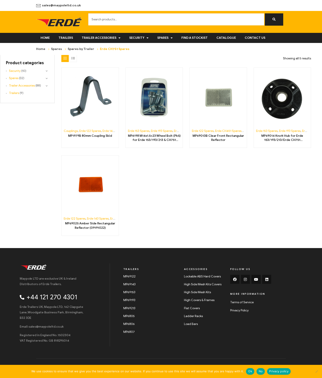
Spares (162, 38)
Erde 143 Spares (113, 131)
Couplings (71, 131)
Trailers (65, 38)
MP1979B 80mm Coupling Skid (90, 136)
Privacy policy (278, 371)
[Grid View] (65, 58)
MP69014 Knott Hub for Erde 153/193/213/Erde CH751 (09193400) (282, 138)
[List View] (73, 58)
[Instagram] (245, 279)
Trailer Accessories (99, 38)
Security (136, 38)
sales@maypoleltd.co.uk (61, 5)
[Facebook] (234, 279)
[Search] (274, 19)
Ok (250, 371)
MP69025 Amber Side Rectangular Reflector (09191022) (90, 226)
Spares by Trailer (81, 49)
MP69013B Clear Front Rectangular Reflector (218, 138)
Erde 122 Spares (90, 131)
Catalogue (226, 38)
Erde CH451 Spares (228, 131)
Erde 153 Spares (138, 131)
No (261, 371)
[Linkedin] (266, 279)
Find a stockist (194, 38)
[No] (316, 371)
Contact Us (255, 38)
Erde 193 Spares (161, 131)
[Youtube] (256, 279)
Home (45, 38)
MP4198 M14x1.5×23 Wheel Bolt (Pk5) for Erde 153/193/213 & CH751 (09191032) (154, 138)
